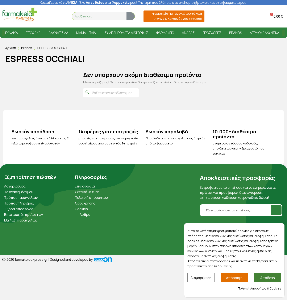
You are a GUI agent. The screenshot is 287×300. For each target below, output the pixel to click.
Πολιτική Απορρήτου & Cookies (259, 288)
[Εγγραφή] (276, 210)
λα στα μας (109, 2)
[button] (275, 16)
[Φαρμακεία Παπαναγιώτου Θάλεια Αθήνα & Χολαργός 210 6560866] (148, 16)
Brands (26, 48)
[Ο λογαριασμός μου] (254, 16)
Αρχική (10, 48)
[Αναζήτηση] (130, 16)
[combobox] (96, 16)
